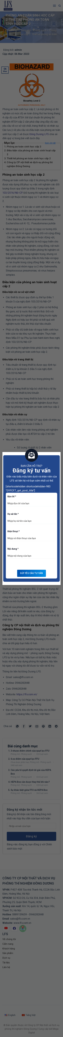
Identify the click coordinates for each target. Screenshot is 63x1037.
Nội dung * (13, 549)
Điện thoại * (13, 531)
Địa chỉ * (11, 496)
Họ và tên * (13, 514)
